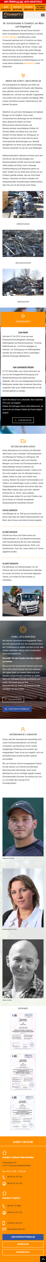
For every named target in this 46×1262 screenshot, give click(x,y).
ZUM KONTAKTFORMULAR (18, 709)
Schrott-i (18, 15)
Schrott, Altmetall (9, 37)
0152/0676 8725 (24, 420)
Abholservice (29, 63)
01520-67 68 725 (6, 9)
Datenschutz (23, 1252)
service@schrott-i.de (16, 1229)
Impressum (23, 1244)
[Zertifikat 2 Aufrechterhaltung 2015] (23, 1072)
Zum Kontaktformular (23, 1237)
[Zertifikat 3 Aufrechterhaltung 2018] (23, 1112)
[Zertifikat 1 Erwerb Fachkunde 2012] (23, 1031)
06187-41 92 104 (28, 9)
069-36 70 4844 (17, 9)
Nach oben (43, 1259)
